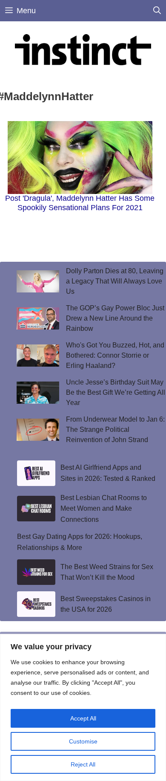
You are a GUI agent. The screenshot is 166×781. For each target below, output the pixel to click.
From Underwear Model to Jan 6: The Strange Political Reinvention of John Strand (115, 429)
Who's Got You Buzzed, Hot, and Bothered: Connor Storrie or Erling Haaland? (115, 355)
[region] (83, 707)
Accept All (83, 718)
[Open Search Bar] (157, 10)
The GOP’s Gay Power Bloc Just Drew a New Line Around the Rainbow (115, 318)
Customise (83, 741)
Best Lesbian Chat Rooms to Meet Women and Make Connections (103, 508)
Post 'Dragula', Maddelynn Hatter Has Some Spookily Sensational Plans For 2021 (80, 203)
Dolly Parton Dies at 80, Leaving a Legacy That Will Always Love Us (114, 281)
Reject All (83, 764)
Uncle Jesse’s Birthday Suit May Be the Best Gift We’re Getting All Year (115, 392)
